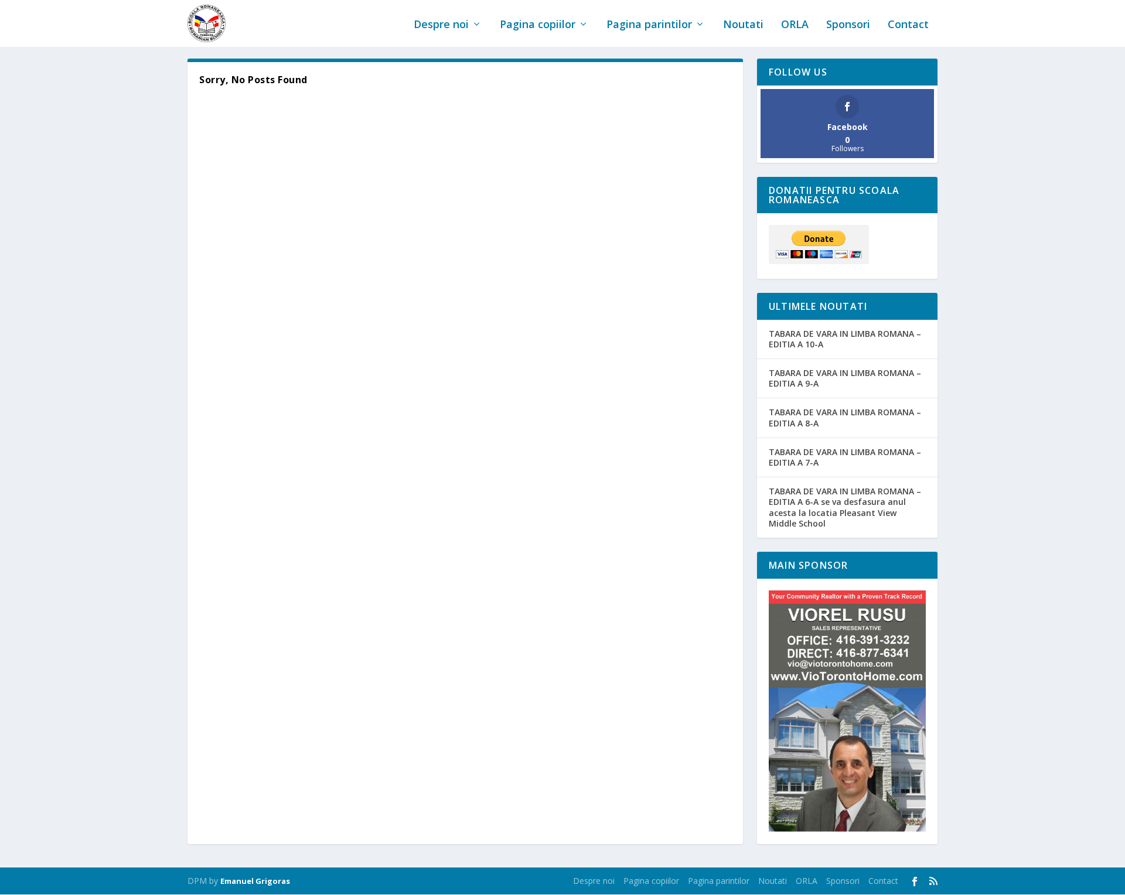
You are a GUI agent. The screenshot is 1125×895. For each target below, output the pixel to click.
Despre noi (441, 25)
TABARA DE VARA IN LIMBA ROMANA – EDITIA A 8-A (845, 417)
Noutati (743, 25)
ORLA (795, 25)
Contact (908, 25)
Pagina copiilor (537, 25)
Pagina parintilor (649, 25)
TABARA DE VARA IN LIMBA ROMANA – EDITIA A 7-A (845, 457)
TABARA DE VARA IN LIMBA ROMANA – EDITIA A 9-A (845, 378)
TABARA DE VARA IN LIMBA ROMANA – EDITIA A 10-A (845, 339)
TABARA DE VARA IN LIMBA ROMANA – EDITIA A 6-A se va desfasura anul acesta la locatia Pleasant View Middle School (845, 507)
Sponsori (848, 25)
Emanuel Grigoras (255, 881)
